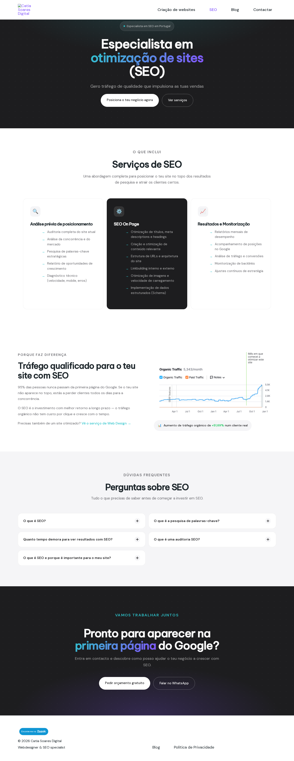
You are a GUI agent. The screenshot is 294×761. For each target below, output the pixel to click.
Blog (235, 9)
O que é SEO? (34, 521)
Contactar (262, 9)
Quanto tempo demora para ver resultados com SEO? (68, 539)
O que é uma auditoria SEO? (177, 539)
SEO (213, 9)
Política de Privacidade (194, 747)
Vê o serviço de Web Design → (106, 423)
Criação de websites (176, 9)
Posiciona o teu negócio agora (130, 100)
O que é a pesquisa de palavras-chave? (187, 521)
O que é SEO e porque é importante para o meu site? (67, 558)
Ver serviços (177, 100)
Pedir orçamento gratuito (124, 683)
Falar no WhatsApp (174, 683)
